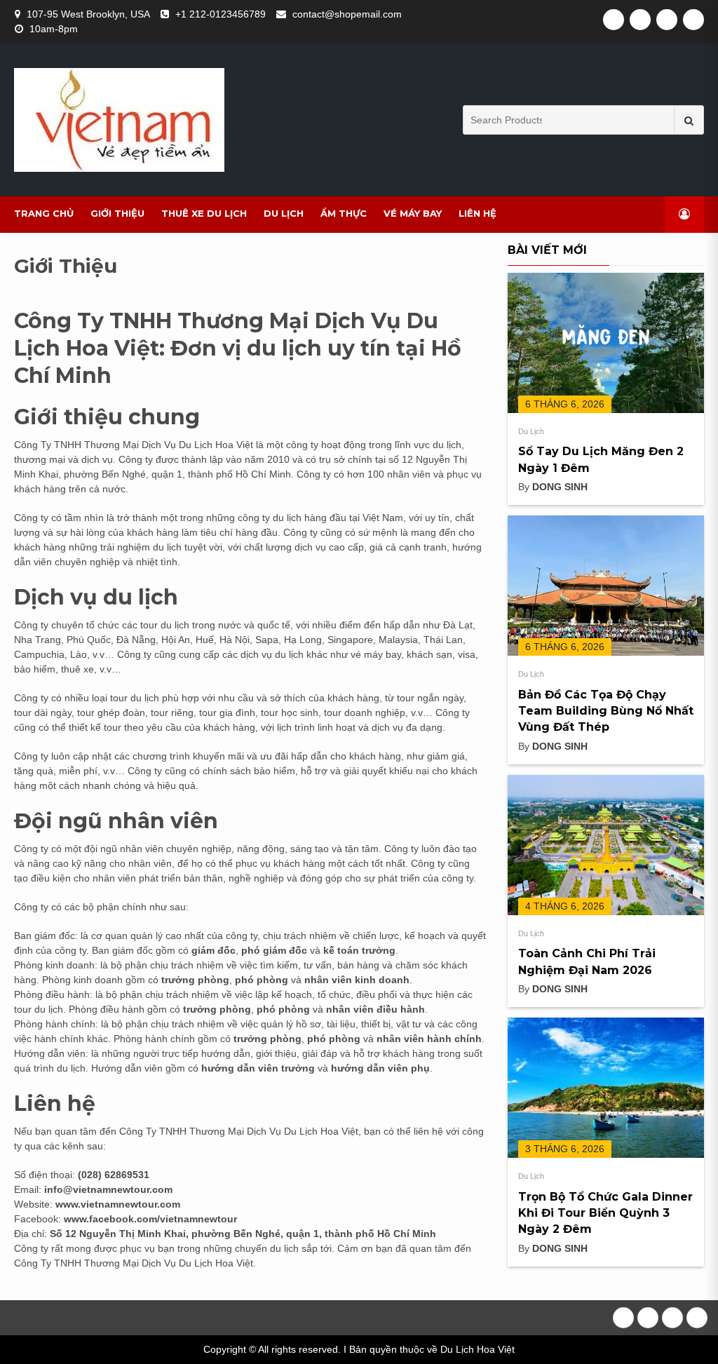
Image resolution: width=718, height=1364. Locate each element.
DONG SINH (560, 486)
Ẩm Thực (343, 213)
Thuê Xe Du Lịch (204, 213)
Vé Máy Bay (413, 213)
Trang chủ (44, 213)
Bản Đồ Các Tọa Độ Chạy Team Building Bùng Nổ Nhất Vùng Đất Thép (605, 711)
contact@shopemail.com (347, 14)
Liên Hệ (477, 213)
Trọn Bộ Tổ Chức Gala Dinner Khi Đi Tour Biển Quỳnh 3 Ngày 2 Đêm (605, 1213)
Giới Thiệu (117, 213)
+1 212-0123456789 (220, 14)
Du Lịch (284, 213)
